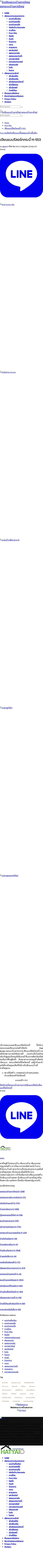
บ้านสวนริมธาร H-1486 (9, 1209)
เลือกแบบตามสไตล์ (11, 73)
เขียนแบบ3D (13, 64)
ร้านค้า (11, 38)
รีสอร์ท (11, 36)
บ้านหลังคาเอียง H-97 (9, 1244)
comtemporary (16, 1401)
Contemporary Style (28, 1401)
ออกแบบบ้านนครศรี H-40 (10, 1274)
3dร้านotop (32, 1386)
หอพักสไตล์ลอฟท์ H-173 (10, 1262)
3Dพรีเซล (23, 1386)
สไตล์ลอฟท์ (13, 87)
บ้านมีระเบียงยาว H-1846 (10, 1250)
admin (4, 146)
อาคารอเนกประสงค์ (16, 61)
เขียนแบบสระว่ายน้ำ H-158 (10, 1297)
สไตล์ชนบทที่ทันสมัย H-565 (11, 1285)
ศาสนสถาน (13, 47)
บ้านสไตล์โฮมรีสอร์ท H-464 (11, 1291)
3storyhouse (23, 1393)
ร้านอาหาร (12, 41)
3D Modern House (16, 1382)
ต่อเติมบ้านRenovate (12, 1337)
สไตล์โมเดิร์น (13, 79)
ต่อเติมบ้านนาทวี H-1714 (10, 1203)
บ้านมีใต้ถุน (13, 90)
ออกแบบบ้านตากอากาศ (17, 1085)
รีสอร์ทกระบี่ (4, 1085)
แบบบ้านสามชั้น (14, 24)
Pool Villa (13, 33)
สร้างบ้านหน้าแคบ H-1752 (10, 1226)
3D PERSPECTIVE (29, 1382)
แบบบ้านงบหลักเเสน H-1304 (11, 1279)
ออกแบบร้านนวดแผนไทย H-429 (13, 1232)
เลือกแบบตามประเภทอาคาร (14, 16)
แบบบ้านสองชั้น (14, 21)
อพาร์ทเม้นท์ (13, 50)
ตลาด (11, 44)
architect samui (18, 1397)
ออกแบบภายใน (14, 53)
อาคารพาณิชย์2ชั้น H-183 (10, 1309)
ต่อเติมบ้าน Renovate (17, 27)
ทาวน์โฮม (12, 30)
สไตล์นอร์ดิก (13, 76)
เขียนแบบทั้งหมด (18, 133)
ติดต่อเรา (7, 101)
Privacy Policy (10, 99)
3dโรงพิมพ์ (13, 1393)
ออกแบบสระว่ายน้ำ (15, 56)
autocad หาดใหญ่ (30, 1397)
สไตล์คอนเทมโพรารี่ (16, 81)
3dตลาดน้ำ (14, 1386)
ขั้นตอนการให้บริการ (11, 93)
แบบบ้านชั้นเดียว (15, 18)
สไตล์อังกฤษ (13, 84)
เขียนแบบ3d (9, 1340)
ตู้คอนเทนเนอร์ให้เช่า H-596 (11, 1215)
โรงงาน (11, 70)
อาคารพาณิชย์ (14, 58)
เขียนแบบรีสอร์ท (32, 1085)
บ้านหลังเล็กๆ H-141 (8, 1256)
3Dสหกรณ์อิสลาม (30, 1390)
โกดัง (11, 67)
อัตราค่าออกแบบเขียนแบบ (13, 96)
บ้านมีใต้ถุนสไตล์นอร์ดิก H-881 (12, 1303)
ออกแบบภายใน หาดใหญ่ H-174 (13, 1197)
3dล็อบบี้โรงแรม (19, 1390)
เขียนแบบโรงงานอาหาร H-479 (12, 1268)
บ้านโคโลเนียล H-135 (8, 1238)
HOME (6, 13)
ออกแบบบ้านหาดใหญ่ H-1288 (12, 1191)
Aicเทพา (32, 1393)
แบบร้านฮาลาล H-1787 (9, 1220)
